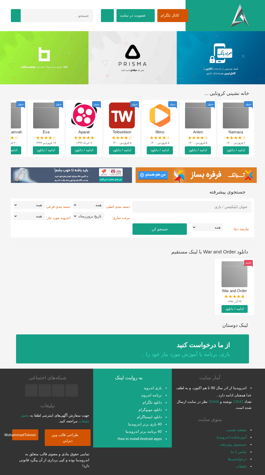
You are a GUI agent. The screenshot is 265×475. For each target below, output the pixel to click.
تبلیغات (241, 466)
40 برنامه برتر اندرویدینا (144, 431)
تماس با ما (239, 452)
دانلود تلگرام (152, 402)
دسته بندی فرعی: (57, 207)
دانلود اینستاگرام (149, 417)
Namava (236, 132)
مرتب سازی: (121, 218)
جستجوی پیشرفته (233, 444)
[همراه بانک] (79, 57)
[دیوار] (167, 57)
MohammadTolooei (24, 435)
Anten (198, 132)
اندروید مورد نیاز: (58, 218)
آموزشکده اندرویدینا (232, 437)
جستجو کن (160, 229)
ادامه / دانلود (236, 150)
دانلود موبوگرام (150, 410)
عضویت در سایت (133, 15)
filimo (160, 132)
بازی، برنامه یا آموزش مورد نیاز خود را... (185, 349)
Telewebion (122, 132)
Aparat (84, 132)
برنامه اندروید (151, 395)
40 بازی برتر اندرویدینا (145, 424)
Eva (46, 132)
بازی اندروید (153, 388)
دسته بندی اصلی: (117, 207)
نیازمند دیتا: (241, 229)
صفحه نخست (236, 430)
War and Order (234, 290)
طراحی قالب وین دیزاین (65, 438)
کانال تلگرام (170, 15)
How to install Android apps (139, 439)
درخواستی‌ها (237, 459)
